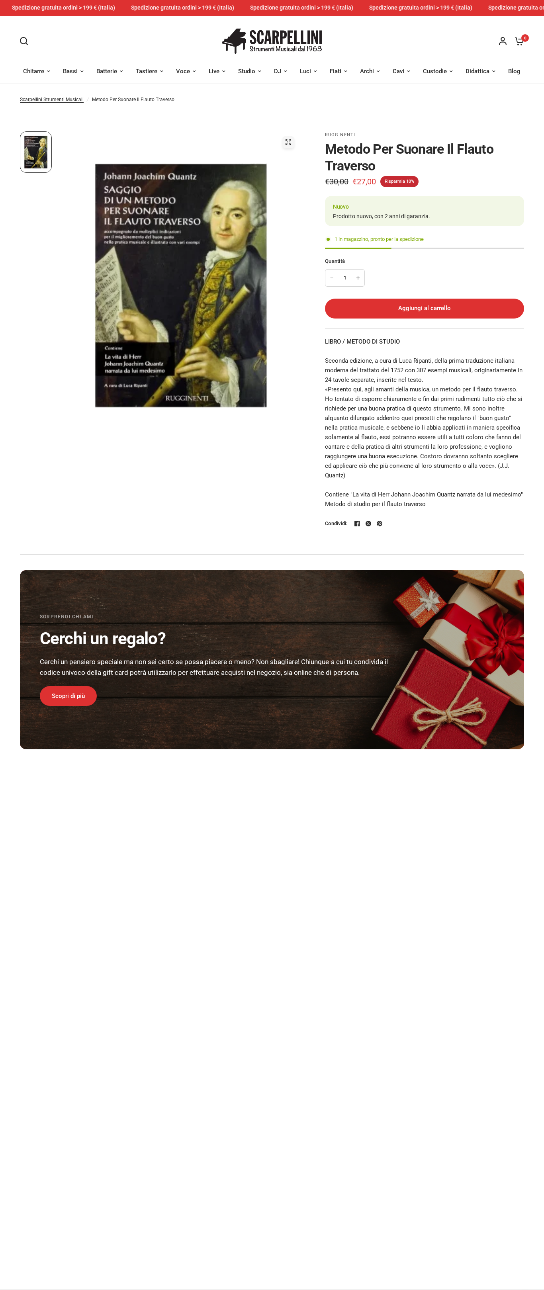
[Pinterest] (379, 523)
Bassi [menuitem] (70, 71)
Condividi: (336, 523)
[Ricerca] (26, 41)
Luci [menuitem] (305, 71)
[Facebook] (357, 523)
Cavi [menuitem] (398, 71)
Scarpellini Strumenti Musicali (52, 99)
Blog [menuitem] (514, 71)
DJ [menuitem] (277, 71)
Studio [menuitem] (246, 71)
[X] (368, 523)
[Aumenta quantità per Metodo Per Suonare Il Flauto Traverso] (358, 278)
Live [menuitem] (214, 71)
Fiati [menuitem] (335, 71)
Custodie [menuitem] (435, 71)
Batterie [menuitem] (106, 71)
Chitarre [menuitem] (33, 71)
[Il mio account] (503, 41)
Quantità (335, 261)
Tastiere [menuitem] (146, 71)
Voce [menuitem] (183, 71)
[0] (517, 41)
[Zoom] (288, 142)
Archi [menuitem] (367, 71)
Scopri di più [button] (68, 696)
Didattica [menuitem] (477, 71)
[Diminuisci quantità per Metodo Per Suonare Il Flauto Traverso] (331, 278)
